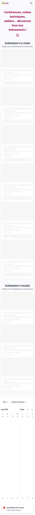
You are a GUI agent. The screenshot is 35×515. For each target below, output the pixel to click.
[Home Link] (5, 3)
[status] (17, 509)
